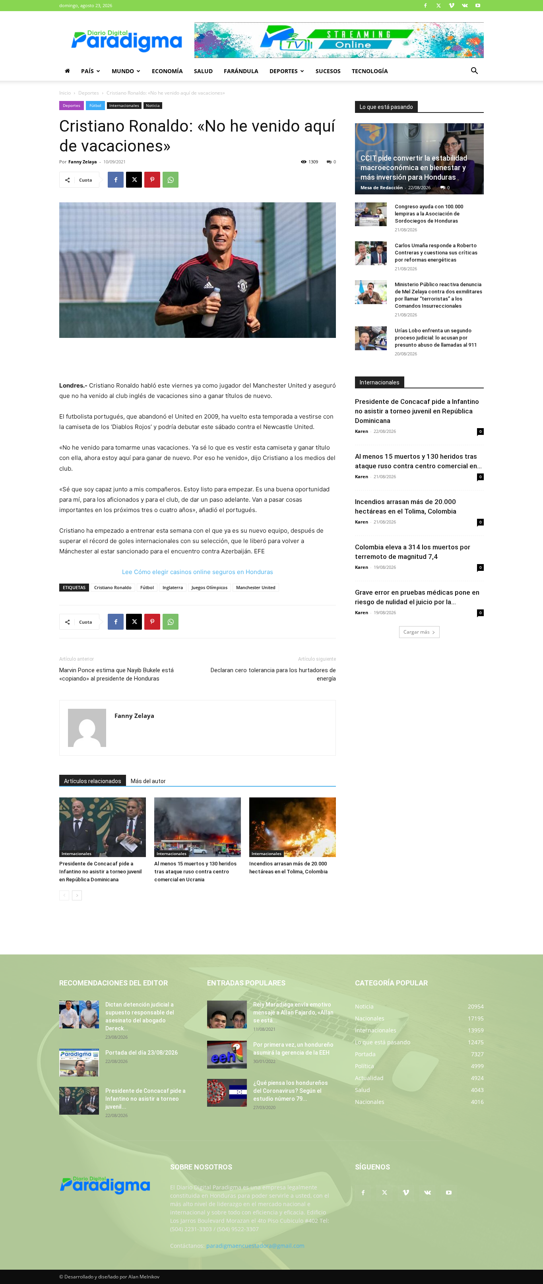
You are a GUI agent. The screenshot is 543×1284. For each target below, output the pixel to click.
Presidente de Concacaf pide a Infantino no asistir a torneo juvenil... (145, 1099)
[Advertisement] (198, 360)
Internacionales (124, 105)
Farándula (241, 71)
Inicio (65, 92)
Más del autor (148, 781)
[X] (438, 5)
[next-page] (77, 895)
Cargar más (416, 631)
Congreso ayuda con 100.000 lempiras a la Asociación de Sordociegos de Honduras (429, 214)
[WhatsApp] (170, 180)
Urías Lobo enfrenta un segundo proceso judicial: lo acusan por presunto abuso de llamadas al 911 (436, 338)
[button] (474, 72)
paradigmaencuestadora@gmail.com (255, 1245)
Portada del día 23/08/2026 (141, 1052)
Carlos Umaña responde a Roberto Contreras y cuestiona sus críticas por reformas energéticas (436, 252)
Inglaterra (173, 587)
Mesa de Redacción (382, 187)
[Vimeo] (452, 5)
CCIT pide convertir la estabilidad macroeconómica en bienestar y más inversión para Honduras (414, 167)
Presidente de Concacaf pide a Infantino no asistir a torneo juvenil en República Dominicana (100, 872)
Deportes (284, 71)
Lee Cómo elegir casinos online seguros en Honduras (197, 572)
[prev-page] (64, 895)
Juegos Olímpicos (209, 587)
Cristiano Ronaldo (113, 587)
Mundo (123, 71)
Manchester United (255, 587)
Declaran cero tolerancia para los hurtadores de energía (273, 674)
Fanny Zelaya (82, 162)
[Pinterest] (152, 180)
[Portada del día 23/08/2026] (79, 1062)
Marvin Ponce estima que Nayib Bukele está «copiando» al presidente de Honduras (116, 674)
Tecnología (370, 71)
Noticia (153, 105)
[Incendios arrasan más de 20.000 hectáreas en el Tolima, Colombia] (292, 827)
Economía (167, 71)
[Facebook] (425, 5)
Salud (203, 71)
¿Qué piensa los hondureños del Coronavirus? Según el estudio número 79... (290, 1091)
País (87, 71)
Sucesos (328, 71)
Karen (361, 431)
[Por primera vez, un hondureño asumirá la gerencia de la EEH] (227, 1055)
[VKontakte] (465, 5)
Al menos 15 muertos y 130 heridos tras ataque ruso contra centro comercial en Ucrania (195, 872)
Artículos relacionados (92, 781)
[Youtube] (478, 5)
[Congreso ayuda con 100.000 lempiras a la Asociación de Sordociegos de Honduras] (371, 214)
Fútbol (95, 105)
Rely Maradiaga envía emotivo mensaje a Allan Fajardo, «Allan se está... (293, 1012)
